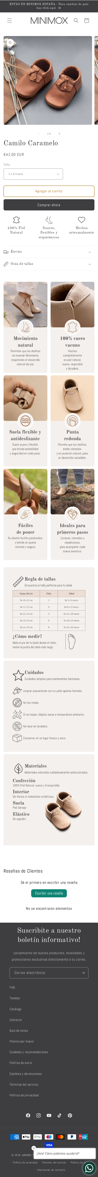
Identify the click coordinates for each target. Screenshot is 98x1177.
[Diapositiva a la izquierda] (38, 133)
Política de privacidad (24, 1095)
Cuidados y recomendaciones (29, 1052)
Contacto (16, 1020)
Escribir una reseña (49, 893)
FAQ (12, 987)
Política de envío (21, 1063)
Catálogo (15, 1009)
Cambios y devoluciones (26, 1074)
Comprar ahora (49, 205)
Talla (7, 164)
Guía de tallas (19, 1030)
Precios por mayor (22, 1041)
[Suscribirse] (83, 972)
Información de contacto (51, 1170)
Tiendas (15, 998)
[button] (9, 20)
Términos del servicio (24, 1084)
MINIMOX (27, 1155)
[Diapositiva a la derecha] (59, 133)
